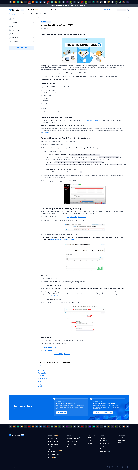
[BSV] (21, 2)
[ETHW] (63, 2)
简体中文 (41, 386)
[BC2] (33, 2)
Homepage (12, 14)
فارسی (40, 384)
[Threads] (128, 467)
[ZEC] (55, 2)
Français (41, 370)
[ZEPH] (127, 2)
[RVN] (97, 2)
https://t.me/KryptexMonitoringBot (62, 239)
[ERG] (101, 2)
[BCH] (18, 2)
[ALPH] (78, 2)
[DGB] (40, 2)
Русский (41, 376)
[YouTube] (117, 467)
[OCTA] (67, 2)
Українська (42, 378)
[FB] (25, 2)
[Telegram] (107, 467)
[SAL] (120, 2)
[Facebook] (109, 467)
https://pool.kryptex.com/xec (76, 217)
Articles (19, 14)
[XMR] (123, 2)
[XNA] (112, 2)
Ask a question (21, 47)
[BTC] (14, 2)
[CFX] (105, 2)
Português (42, 373)
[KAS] (52, 2)
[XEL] (93, 2)
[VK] (125, 467)
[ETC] (59, 2)
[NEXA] (108, 2)
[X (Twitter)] (114, 467)
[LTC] (44, 2)
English (40, 365)
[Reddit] (122, 467)
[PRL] (10, 2)
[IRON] (89, 2)
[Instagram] (112, 467)
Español (41, 368)
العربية (40, 381)
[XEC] (36, 2)
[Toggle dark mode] (128, 10)
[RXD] (74, 2)
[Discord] (120, 467)
